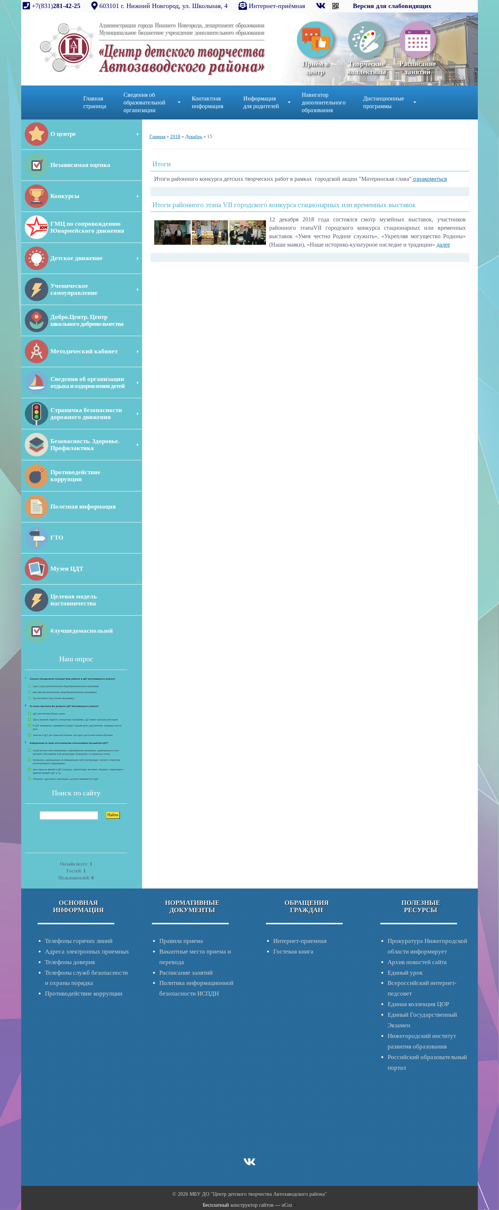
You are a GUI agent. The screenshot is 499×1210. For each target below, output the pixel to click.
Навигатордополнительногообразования (324, 102)
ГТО (56, 537)
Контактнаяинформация (207, 102)
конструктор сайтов (252, 1205)
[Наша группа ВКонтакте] (321, 5)
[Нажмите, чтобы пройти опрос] (74, 728)
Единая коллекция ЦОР (418, 1004)
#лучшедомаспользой (81, 630)
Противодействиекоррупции (75, 476)
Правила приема (181, 940)
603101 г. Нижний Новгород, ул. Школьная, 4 (163, 5)
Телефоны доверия (70, 962)
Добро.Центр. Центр (86, 320)
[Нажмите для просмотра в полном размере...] (172, 232)
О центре (63, 133)
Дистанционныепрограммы (383, 102)
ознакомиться (429, 179)
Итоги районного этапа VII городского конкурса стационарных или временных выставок (284, 205)
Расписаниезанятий (417, 68)
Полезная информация (83, 506)
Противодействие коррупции (83, 993)
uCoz (287, 1205)
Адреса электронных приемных (87, 951)
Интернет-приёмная (277, 5)
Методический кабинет (84, 351)
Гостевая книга (293, 951)
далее (443, 244)
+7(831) (55, 5)
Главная (157, 136)
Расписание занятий (186, 972)
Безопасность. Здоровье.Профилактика (84, 445)
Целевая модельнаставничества (73, 600)
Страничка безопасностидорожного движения (86, 414)
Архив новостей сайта (417, 962)
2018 (175, 136)
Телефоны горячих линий (79, 940)
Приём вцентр (315, 68)
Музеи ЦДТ (66, 568)
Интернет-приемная (300, 940)
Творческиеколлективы (366, 68)
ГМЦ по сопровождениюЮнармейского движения (87, 227)
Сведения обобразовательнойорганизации (144, 102)
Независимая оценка (80, 164)
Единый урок (405, 972)
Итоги (161, 164)
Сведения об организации (87, 382)
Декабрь (193, 136)
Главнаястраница (94, 102)
